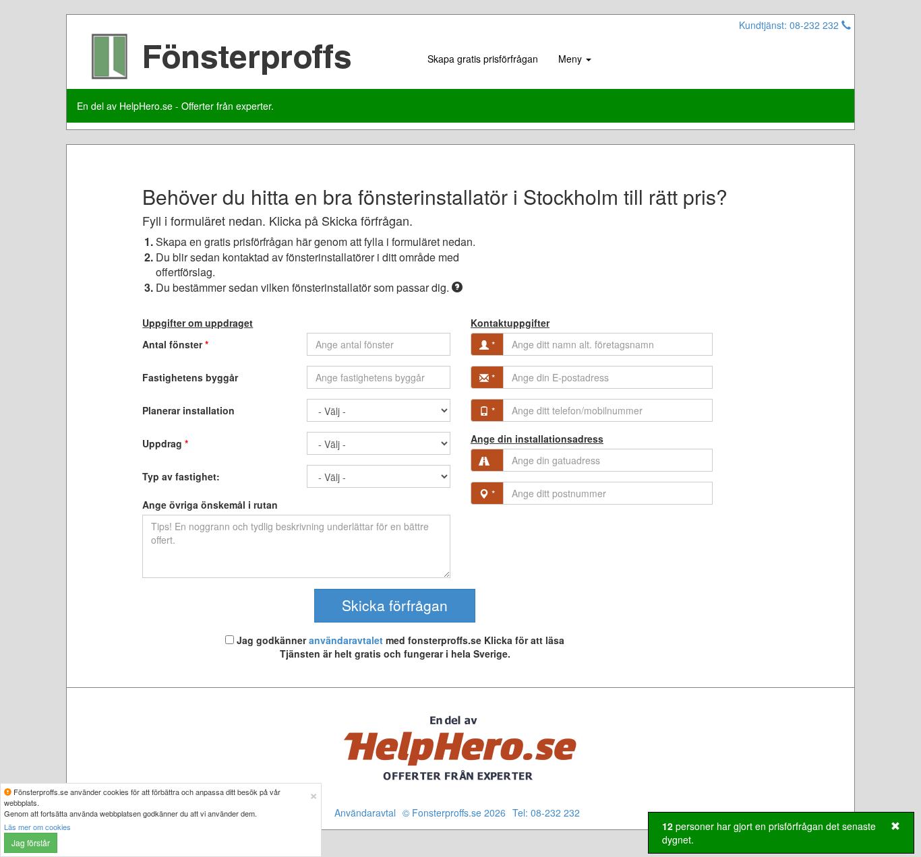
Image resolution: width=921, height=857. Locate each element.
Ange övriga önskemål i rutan (210, 504)
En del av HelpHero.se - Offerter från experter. (175, 106)
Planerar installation (188, 410)
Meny (571, 58)
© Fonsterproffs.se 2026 (454, 812)
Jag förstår (30, 842)
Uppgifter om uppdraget (197, 322)
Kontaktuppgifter (510, 322)
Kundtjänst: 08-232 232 (790, 25)
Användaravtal (365, 812)
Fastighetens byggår (190, 377)
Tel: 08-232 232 (546, 812)
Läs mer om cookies (37, 826)
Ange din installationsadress (537, 438)
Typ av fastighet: (181, 476)
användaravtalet (346, 640)
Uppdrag (165, 443)
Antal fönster (175, 344)
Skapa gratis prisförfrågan (482, 58)
